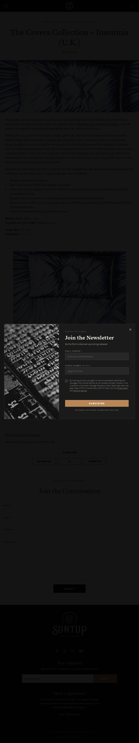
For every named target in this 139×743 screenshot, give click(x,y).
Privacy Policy (122, 388)
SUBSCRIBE (97, 403)
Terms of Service (80, 390)
